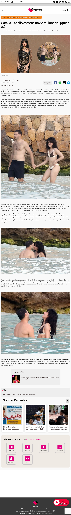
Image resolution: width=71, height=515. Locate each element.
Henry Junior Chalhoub (19, 394)
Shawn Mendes (30, 394)
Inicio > (4, 17)
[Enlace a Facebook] (57, 2)
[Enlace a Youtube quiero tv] (27, 459)
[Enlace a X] (60, 2)
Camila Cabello (6, 394)
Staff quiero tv (8, 85)
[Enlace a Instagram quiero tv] (11, 448)
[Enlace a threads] (54, 2)
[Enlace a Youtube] (69, 2)
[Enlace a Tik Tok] (66, 2)
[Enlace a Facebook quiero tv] (27, 448)
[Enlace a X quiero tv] (59, 448)
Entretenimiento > (11, 17)
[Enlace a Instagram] (63, 2)
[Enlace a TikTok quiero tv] (11, 459)
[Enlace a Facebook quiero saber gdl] (43, 448)
